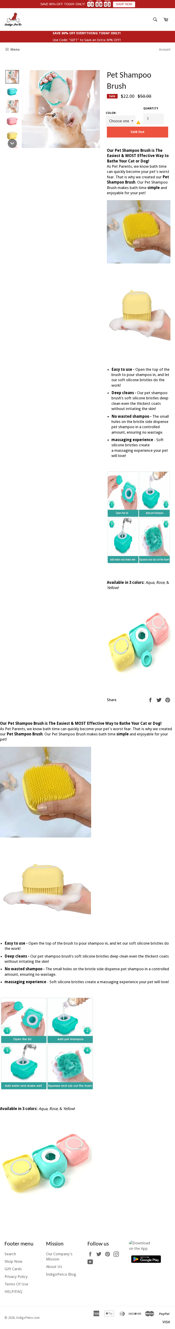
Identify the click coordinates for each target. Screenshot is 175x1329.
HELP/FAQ (13, 1291)
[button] (12, 77)
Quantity (150, 108)
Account (164, 49)
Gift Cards (13, 1269)
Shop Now (13, 1261)
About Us (54, 1266)
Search (10, 1254)
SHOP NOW (124, 4)
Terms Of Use (16, 1284)
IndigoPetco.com (28, 1317)
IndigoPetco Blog (61, 1274)
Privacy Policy (16, 1276)
